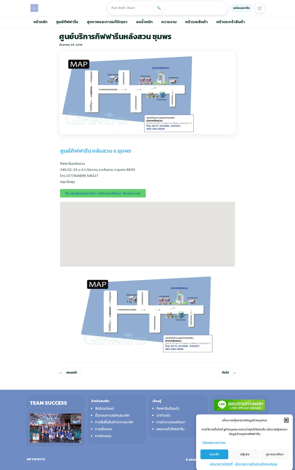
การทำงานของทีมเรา (170, 422)
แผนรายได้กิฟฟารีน (170, 429)
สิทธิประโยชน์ (104, 408)
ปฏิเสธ (244, 454)
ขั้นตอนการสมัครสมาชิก (112, 415)
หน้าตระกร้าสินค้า (230, 22)
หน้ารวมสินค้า (196, 22)
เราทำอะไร (163, 415)
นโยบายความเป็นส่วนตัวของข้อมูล (256, 464)
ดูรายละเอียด (275, 454)
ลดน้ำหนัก (144, 22)
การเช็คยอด (103, 429)
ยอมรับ (214, 454)
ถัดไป (225, 372)
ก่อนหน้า (71, 372)
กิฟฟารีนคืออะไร (167, 408)
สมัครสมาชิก (241, 8)
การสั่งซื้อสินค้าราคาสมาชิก (114, 422)
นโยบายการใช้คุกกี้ (221, 464)
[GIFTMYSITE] (34, 8)
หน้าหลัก (40, 22)
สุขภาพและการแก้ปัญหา (107, 22)
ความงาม (169, 22)
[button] (286, 420)
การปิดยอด (103, 435)
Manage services (214, 442)
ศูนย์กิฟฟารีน (67, 22)
